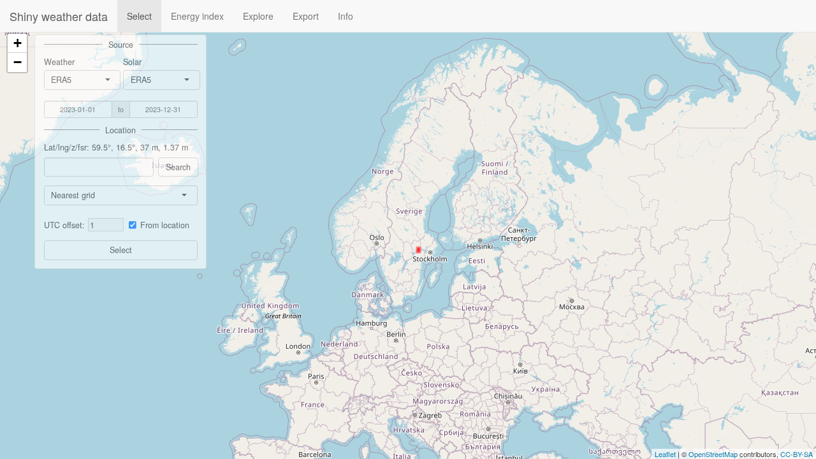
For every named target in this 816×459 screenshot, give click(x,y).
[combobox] (72, 79)
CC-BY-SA (796, 454)
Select (139, 16)
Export (306, 16)
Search (178, 167)
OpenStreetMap (713, 454)
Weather (59, 62)
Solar (132, 62)
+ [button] (17, 43)
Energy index (197, 16)
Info (345, 16)
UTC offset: (64, 225)
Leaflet (665, 454)
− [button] (17, 62)
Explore (258, 16)
